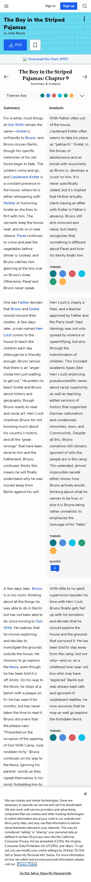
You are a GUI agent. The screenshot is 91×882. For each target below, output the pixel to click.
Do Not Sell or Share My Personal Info (45, 873)
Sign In (50, 6)
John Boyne (16, 33)
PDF (18, 45)
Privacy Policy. (27, 864)
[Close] (85, 794)
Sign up (68, 6)
